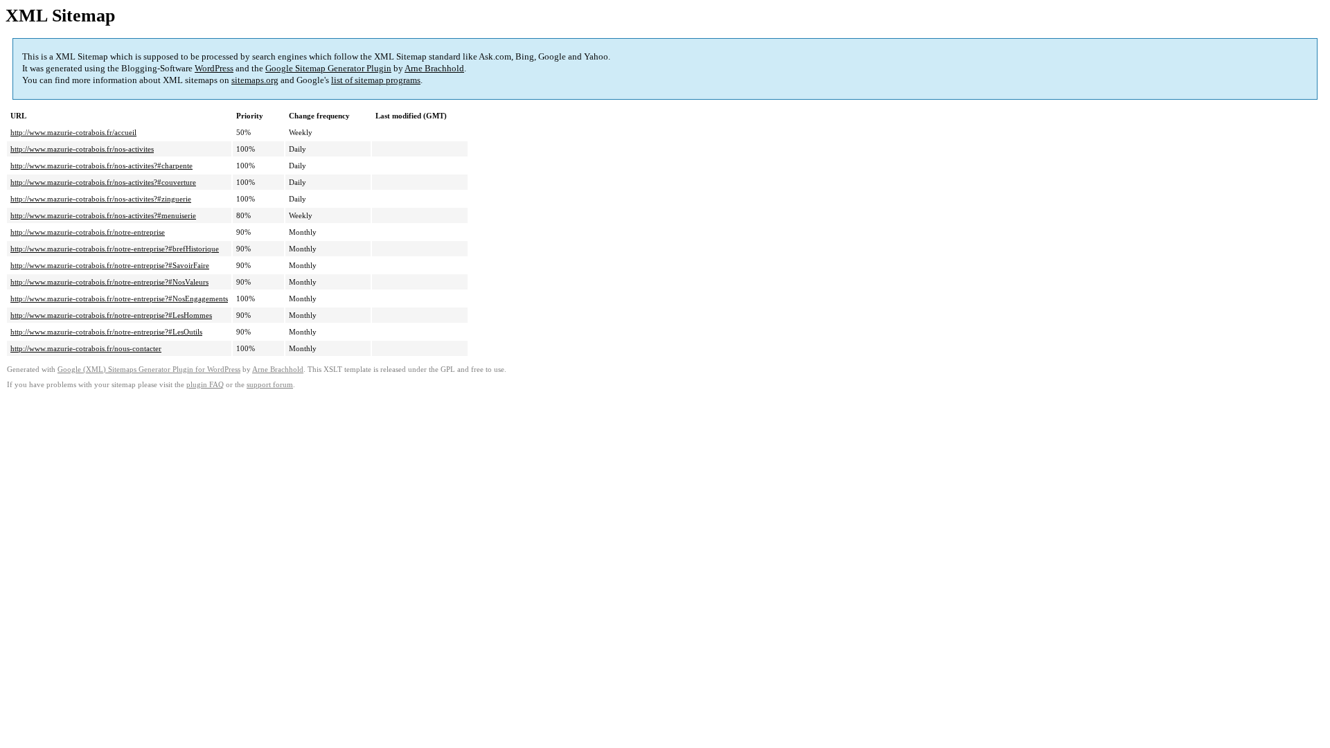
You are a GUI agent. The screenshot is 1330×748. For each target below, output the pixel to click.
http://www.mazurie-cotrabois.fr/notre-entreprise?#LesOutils (106, 332)
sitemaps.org (254, 80)
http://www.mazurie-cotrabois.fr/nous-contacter (85, 348)
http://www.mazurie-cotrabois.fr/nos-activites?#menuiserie (103, 215)
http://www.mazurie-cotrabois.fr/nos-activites (82, 149)
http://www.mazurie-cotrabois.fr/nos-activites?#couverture (103, 182)
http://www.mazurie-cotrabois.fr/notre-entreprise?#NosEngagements (119, 298)
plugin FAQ (205, 385)
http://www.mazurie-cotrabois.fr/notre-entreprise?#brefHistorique (114, 248)
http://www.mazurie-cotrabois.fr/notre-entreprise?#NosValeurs (109, 282)
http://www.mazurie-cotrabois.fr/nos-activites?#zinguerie (100, 199)
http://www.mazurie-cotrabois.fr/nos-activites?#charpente (101, 165)
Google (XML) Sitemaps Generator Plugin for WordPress (148, 369)
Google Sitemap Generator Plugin (328, 68)
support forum (270, 385)
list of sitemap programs (375, 80)
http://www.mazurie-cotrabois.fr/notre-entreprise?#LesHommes (111, 315)
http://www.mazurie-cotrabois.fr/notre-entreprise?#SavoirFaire (109, 265)
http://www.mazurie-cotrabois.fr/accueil (73, 132)
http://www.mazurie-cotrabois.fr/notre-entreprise (87, 232)
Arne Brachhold (434, 68)
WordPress (214, 68)
